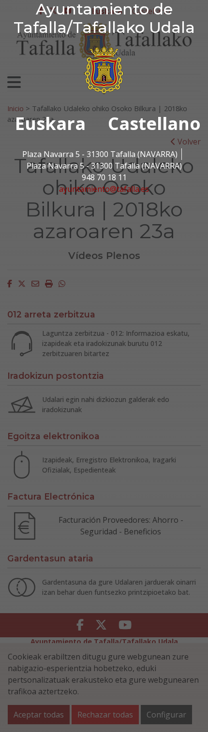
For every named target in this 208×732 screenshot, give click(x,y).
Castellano (154, 123)
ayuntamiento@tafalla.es (104, 189)
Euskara (50, 123)
